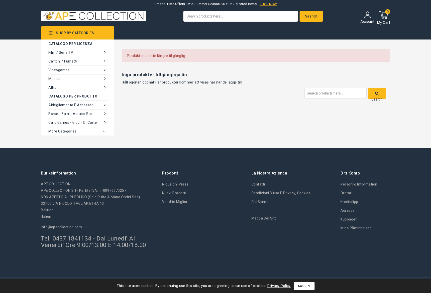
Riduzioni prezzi (176, 184)
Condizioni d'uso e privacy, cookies (281, 193)
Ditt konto (350, 173)
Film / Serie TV (60, 52)
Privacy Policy (279, 286)
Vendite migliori (175, 202)
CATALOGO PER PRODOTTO (73, 96)
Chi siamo (260, 202)
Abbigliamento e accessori (71, 105)
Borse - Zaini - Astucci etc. (70, 114)
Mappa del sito (264, 218)
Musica (54, 79)
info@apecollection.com (61, 227)
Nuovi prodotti (174, 193)
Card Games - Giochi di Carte (72, 122)
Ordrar (345, 193)
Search (311, 16)
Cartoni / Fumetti (62, 61)
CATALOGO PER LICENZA (70, 44)
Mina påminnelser (355, 228)
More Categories (62, 131)
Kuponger (348, 219)
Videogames (59, 70)
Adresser (348, 210)
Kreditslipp (349, 202)
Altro (52, 88)
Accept (304, 286)
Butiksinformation (58, 173)
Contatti (258, 184)
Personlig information (358, 184)
